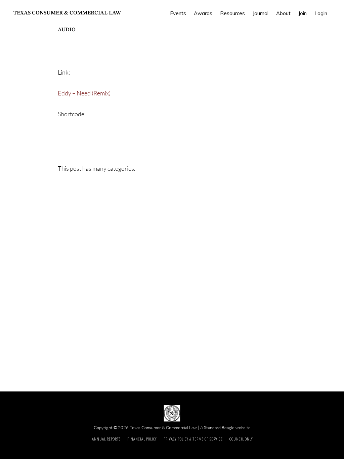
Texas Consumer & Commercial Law (67, 13)
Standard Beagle (219, 427)
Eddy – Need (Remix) (84, 93)
